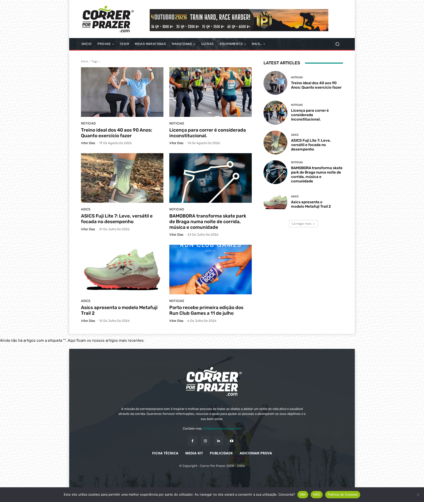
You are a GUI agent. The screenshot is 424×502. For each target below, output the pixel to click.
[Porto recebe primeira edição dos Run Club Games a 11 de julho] (210, 269)
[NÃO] (417, 494)
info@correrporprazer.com (222, 428)
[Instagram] (205, 441)
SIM (303, 494)
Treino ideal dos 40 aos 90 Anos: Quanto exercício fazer (116, 132)
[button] (337, 44)
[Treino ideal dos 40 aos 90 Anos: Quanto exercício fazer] (122, 92)
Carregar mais (302, 223)
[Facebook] (192, 441)
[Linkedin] (218, 441)
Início (84, 61)
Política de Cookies (343, 494)
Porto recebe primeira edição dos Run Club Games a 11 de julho (206, 310)
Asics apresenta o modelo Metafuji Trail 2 (119, 310)
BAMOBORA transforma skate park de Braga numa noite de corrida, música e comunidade (207, 221)
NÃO (316, 494)
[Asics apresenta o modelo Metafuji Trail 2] (122, 269)
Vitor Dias (88, 143)
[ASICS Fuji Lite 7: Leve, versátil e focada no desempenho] (122, 178)
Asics (85, 209)
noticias (88, 123)
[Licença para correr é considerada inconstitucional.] (210, 92)
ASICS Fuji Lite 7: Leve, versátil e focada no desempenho (117, 218)
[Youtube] (231, 441)
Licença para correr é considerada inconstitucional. (207, 132)
